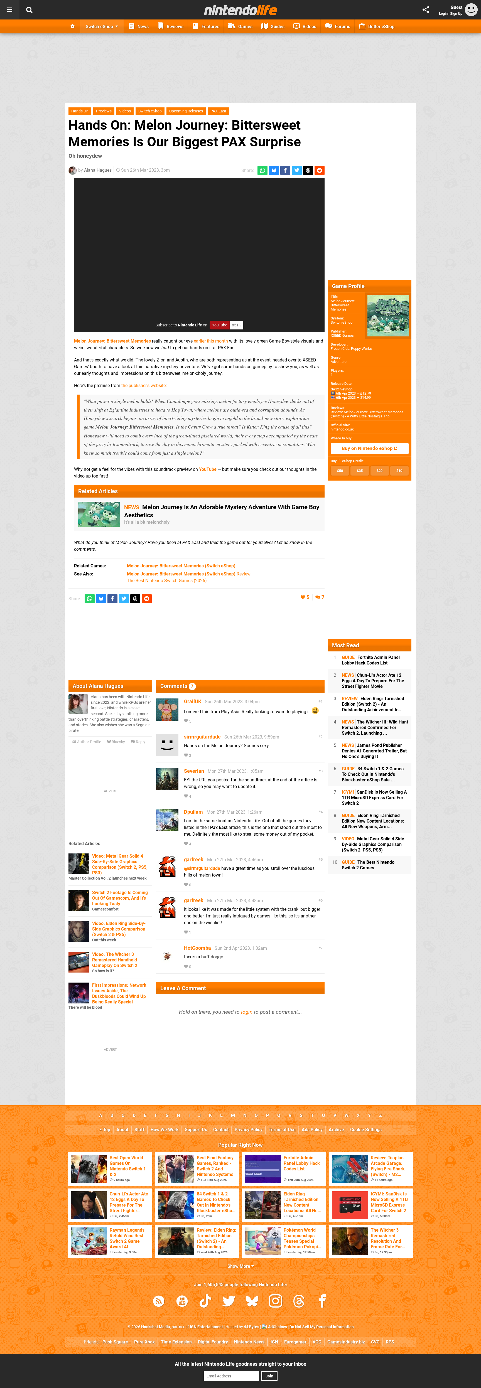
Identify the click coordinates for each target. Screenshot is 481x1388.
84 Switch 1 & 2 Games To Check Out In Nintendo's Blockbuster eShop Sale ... (373, 774)
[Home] (72, 26)
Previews (104, 111)
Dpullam (193, 812)
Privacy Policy (248, 1129)
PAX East (218, 111)
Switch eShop (150, 111)
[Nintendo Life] (241, 10)
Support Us (196, 1129)
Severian (194, 771)
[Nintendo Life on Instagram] (275, 1302)
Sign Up (456, 13)
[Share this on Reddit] (320, 170)
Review (189, 574)
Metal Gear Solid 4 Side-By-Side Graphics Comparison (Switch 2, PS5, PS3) (374, 844)
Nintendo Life (190, 325)
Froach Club (340, 348)
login (246, 1012)
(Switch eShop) (181, 566)
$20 (379, 471)
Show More (239, 1266)
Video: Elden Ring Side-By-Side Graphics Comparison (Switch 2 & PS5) (119, 929)
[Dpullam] (167, 828)
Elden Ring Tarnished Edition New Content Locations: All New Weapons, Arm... (373, 821)
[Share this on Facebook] (285, 170)
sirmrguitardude (202, 737)
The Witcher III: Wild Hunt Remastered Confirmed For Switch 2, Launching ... (375, 727)
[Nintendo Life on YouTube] (182, 1302)
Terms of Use (282, 1129)
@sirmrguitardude (202, 868)
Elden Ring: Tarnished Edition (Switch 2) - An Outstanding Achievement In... (373, 704)
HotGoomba (197, 948)
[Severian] (167, 787)
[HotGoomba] (167, 964)
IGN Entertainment (206, 1327)
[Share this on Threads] (308, 170)
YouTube (208, 469)
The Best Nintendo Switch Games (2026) (167, 580)
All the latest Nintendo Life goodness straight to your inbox (240, 1364)
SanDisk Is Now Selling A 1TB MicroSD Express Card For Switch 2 (374, 797)
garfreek (193, 859)
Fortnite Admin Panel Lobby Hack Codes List (371, 660)
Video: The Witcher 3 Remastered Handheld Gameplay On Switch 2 (114, 960)
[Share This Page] (426, 9)
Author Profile (88, 742)
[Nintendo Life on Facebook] (322, 1302)
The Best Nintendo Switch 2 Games (368, 865)
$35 (360, 471)
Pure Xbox (144, 1342)
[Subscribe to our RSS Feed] (158, 1302)
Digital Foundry (213, 1342)
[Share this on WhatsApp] (262, 170)
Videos (125, 111)
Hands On (80, 111)
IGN (274, 1342)
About (122, 1129)
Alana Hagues (98, 170)
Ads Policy (312, 1129)
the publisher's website (143, 385)
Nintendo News (249, 1342)
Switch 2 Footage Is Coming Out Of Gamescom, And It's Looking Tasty (120, 898)
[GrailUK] (167, 718)
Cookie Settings (366, 1129)
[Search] (29, 9)
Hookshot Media (155, 1327)
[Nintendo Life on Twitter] (229, 1302)
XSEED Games (342, 335)
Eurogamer (295, 1342)
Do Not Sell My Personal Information (321, 1327)
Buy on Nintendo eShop (368, 448)
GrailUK (192, 701)
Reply (140, 742)
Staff (139, 1129)
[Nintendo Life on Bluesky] (252, 1302)
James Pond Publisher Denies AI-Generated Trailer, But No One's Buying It (374, 751)
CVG (375, 1342)
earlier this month (211, 341)
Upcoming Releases (186, 111)
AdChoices (277, 1327)
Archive (336, 1129)
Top (106, 1129)
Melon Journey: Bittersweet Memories (112, 341)
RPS (390, 1342)
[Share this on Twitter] (297, 170)
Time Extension (176, 1342)
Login (443, 13)
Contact (221, 1129)
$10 (399, 471)
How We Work (165, 1129)
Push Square (115, 1342)
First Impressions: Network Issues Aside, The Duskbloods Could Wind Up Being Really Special (119, 994)
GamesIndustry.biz (346, 1342)
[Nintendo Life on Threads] (299, 1302)
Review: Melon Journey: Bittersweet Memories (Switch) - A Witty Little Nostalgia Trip (367, 414)
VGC (317, 1342)
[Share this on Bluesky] (274, 170)
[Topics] (9, 9)
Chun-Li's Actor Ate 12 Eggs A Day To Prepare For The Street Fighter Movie (373, 681)
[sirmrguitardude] (167, 753)
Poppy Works (361, 348)
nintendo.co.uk (342, 429)
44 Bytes (251, 1327)
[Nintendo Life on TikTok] (205, 1302)
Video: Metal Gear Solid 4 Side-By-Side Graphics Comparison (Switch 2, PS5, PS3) (120, 864)
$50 (340, 471)
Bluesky (118, 742)
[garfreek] (167, 876)
